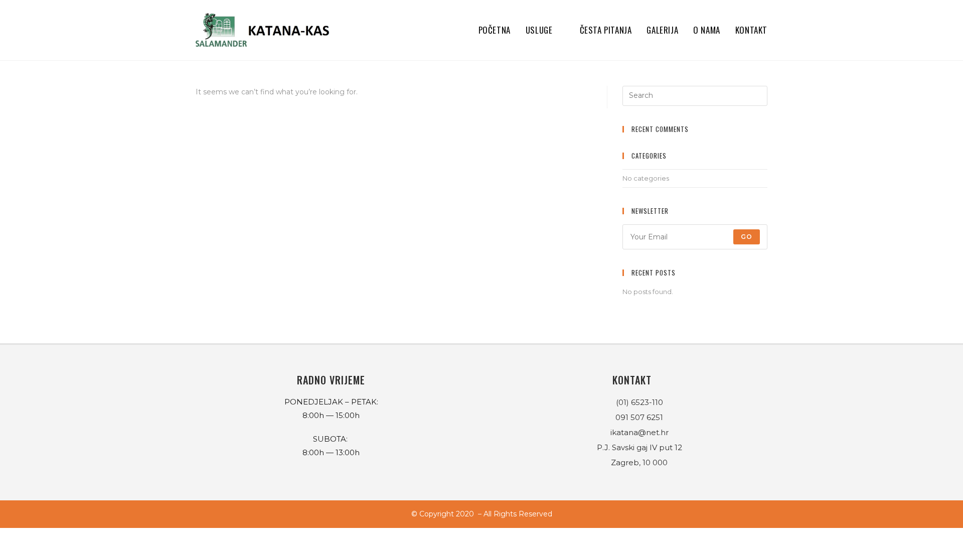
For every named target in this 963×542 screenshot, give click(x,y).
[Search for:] (694, 95)
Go (746, 236)
